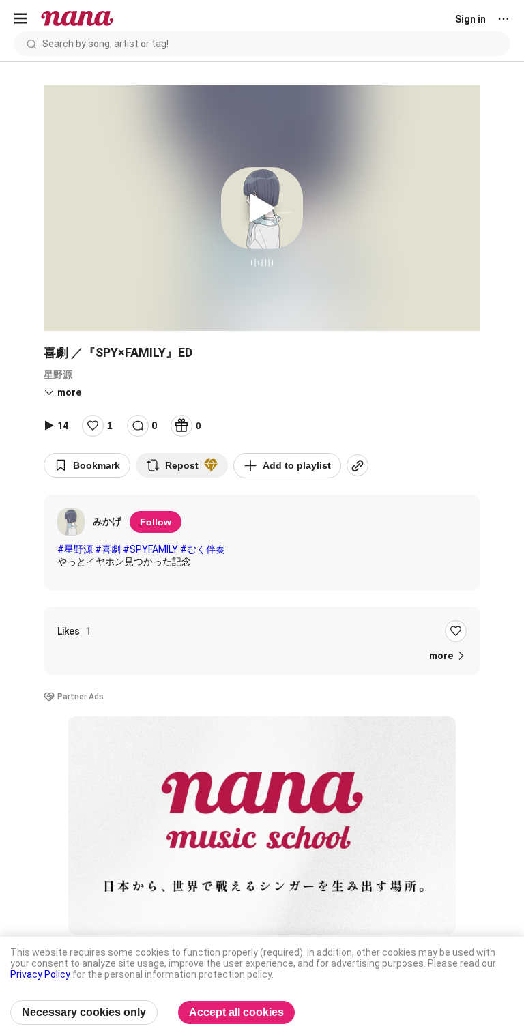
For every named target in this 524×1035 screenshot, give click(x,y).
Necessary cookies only (84, 1012)
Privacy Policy (40, 974)
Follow (155, 521)
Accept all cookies (236, 1012)
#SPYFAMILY (150, 549)
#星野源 (75, 549)
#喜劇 (108, 549)
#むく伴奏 (202, 549)
